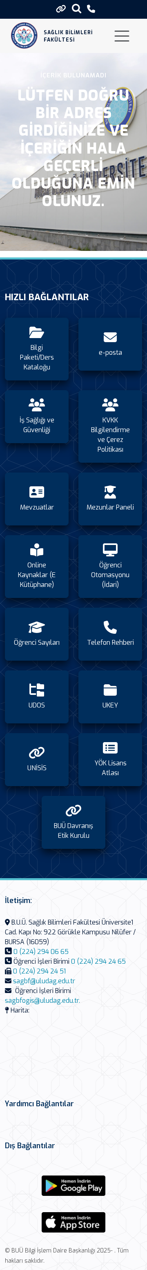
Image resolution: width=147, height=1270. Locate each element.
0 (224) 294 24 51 (39, 971)
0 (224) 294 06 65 (41, 951)
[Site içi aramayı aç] (76, 8)
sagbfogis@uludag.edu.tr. (42, 1000)
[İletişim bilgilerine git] (91, 9)
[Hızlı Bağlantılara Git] (61, 9)
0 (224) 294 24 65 (98, 961)
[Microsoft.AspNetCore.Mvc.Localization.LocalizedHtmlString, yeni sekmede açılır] (73, 1186)
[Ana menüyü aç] (122, 36)
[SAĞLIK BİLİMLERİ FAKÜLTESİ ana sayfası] (24, 36)
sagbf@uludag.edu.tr (44, 981)
